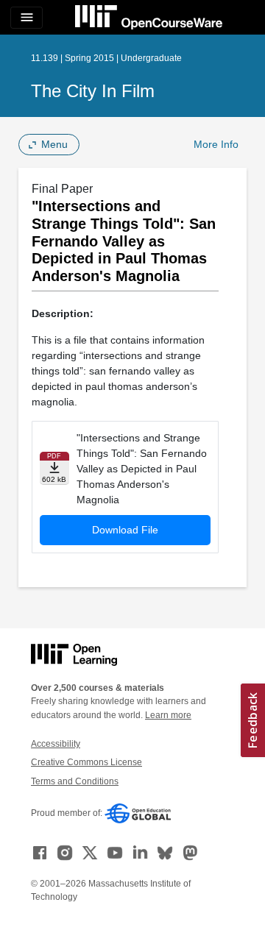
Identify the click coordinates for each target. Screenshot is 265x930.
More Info (216, 144)
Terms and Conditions (75, 781)
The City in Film (93, 91)
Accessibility (55, 744)
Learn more (168, 715)
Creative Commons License (86, 762)
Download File (125, 530)
